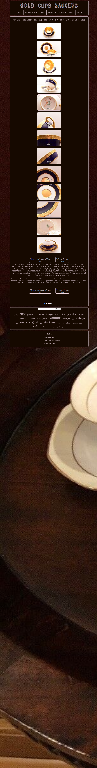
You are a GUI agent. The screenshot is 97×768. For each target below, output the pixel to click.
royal (81, 314)
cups (22, 314)
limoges (49, 314)
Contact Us (49, 337)
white (43, 327)
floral (41, 314)
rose (56, 314)
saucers (25, 322)
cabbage (68, 323)
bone (27, 319)
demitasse (50, 322)
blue (39, 318)
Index (49, 334)
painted (30, 314)
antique (80, 318)
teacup (60, 323)
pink (45, 318)
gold (35, 322)
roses (47, 327)
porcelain (72, 314)
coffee (36, 326)
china (63, 314)
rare (36, 315)
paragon (53, 327)
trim (41, 323)
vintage (66, 318)
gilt (17, 323)
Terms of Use (49, 343)
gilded (73, 319)
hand (22, 319)
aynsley (16, 315)
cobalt (33, 319)
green (63, 327)
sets (80, 323)
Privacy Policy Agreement (49, 340)
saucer (55, 318)
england (75, 323)
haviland (15, 319)
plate (58, 327)
